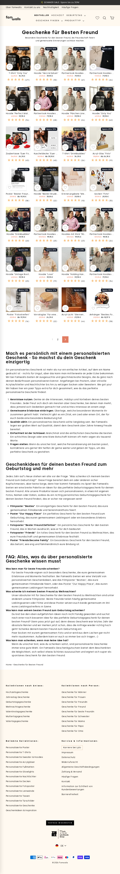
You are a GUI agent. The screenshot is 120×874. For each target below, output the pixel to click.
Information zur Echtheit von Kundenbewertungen (77, 788)
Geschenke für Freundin (75, 702)
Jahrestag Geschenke (18, 697)
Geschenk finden (48, 20)
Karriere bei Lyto (72, 747)
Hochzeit (57, 15)
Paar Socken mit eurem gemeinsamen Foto (38, 632)
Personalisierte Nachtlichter (21, 776)
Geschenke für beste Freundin (78, 711)
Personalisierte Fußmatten (20, 767)
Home (9, 665)
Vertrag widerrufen (60, 823)
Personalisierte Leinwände (20, 791)
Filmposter (38, 599)
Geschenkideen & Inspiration (21, 810)
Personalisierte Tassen (18, 796)
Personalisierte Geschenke (20, 805)
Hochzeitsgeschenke (17, 692)
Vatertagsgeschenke (17, 721)
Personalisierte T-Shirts (18, 752)
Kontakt (66, 781)
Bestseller (41, 15)
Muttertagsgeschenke (18, 716)
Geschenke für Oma (72, 731)
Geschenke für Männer (74, 692)
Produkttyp (73, 20)
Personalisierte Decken (18, 781)
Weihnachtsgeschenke (18, 707)
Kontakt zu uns (32, 7)
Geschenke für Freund (74, 707)
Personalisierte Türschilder (20, 801)
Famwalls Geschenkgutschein (62, 647)
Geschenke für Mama (73, 721)
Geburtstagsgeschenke (18, 702)
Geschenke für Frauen (74, 697)
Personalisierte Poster (18, 747)
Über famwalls (14, 7)
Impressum (67, 752)
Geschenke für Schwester (76, 716)
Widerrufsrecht (70, 762)
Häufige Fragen (70, 7)
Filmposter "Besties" (74, 580)
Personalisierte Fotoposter (20, 786)
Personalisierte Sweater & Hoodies (24, 757)
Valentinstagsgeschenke (19, 711)
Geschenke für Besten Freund (28, 665)
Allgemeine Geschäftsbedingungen (81, 767)
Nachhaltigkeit (51, 7)
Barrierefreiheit (70, 794)
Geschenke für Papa (72, 726)
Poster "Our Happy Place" (78, 584)
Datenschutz (68, 757)
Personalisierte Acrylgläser (20, 762)
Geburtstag (75, 15)
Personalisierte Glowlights (20, 772)
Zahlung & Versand (72, 772)
